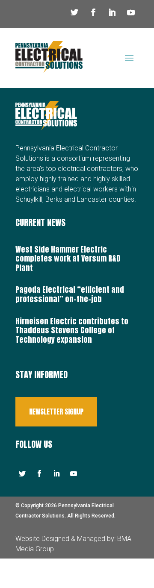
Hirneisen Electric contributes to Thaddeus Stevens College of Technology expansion (71, 330)
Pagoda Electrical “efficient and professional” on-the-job (69, 294)
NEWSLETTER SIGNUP (56, 411)
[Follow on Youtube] (131, 12)
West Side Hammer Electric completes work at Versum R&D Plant (68, 258)
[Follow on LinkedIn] (112, 12)
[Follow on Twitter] (74, 12)
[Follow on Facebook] (93, 12)
